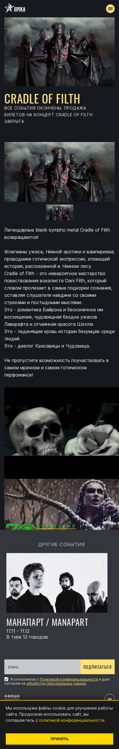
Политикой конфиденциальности (69, 679)
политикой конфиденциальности (71, 720)
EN (70, 106)
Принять (59, 739)
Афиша (12, 696)
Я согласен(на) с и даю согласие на (57, 681)
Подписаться (97, 667)
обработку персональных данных (56, 683)
